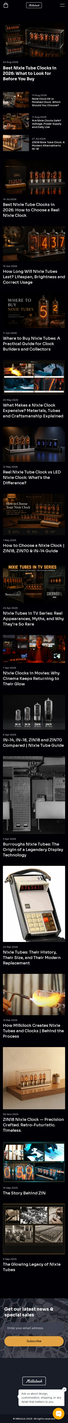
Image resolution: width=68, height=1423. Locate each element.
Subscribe (34, 1341)
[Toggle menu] (62, 5)
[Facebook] (18, 1396)
